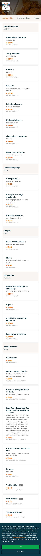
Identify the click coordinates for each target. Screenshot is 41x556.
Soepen (36, 18)
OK (20, 547)
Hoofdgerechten (7, 18)
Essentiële (20, 552)
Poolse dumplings (23, 18)
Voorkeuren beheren (19, 537)
